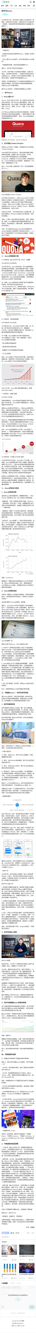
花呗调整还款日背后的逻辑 (26, 1256)
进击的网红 (5, 1256)
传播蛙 (22, 1321)
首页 (2, 6)
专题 (24, 6)
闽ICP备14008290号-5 (18, 1323)
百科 (28, 6)
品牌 (6, 6)
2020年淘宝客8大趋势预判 (26, 1274)
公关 (15, 6)
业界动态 (5, 14)
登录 (18, 1299)
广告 (11, 6)
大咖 (20, 6)
